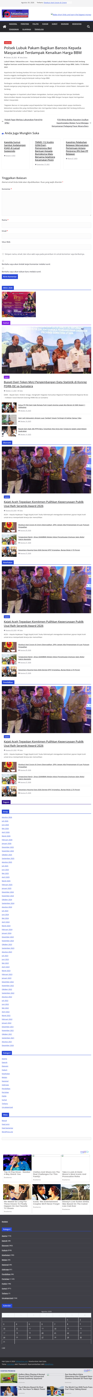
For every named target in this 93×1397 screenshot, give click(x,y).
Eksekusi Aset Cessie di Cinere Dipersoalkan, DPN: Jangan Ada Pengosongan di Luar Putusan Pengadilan (53, 526)
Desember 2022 (8, 982)
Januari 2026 (6, 843)
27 (42, 1337)
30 (81, 1337)
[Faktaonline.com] (4, 26)
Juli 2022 (5, 1000)
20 (42, 1333)
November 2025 (8, 851)
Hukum (45, 24)
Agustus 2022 (7, 997)
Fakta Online (23, 57)
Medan (4, 1077)
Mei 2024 (5, 918)
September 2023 (8, 948)
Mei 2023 (5, 963)
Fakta (21, 391)
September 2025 (8, 858)
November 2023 (8, 941)
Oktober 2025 (7, 855)
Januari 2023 (6, 978)
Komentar (7, 189)
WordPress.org (7, 1132)
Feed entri (6, 1124)
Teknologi (39, 29)
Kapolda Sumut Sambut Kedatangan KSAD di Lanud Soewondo (15, 147)
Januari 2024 (6, 933)
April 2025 (6, 877)
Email (5, 231)
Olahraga (26, 29)
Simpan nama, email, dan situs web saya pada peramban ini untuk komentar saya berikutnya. (45, 254)
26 (30, 1337)
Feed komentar (7, 1128)
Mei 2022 (5, 1008)
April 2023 (6, 967)
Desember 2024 (8, 892)
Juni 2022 (5, 1004)
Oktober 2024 (7, 899)
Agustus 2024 (7, 907)
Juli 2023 (5, 956)
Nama (5, 220)
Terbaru (5, 1103)
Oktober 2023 (7, 944)
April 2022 (6, 1012)
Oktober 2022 (7, 989)
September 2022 (8, 993)
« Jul (3, 1348)
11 (17, 1328)
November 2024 (8, 896)
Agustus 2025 (7, 862)
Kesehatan (76, 24)
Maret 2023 (6, 971)
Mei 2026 (5, 828)
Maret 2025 (6, 881)
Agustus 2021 (7, 1042)
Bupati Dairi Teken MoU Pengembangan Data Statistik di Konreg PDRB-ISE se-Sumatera (45, 384)
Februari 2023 (7, 974)
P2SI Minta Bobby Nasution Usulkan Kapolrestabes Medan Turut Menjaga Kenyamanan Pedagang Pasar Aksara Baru (70, 122)
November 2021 (8, 1030)
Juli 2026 (5, 821)
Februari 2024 (7, 929)
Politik (36, 24)
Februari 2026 (7, 840)
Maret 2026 (6, 836)
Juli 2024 (5, 911)
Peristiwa (25, 24)
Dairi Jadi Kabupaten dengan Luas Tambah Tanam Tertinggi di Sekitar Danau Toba (49, 418)
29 (68, 1337)
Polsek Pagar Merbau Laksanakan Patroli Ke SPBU (23, 121)
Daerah (7, 497)
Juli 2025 (5, 866)
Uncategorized (7, 1107)
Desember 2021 (8, 1027)
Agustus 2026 (7, 817)
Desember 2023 (8, 937)
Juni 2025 (5, 870)
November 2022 (8, 985)
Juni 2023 (5, 959)
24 (4, 1337)
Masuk (4, 1120)
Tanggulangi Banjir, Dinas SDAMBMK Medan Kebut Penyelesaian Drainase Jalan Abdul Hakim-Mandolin (51, 538)
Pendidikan (14, 29)
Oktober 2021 (7, 1034)
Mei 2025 (5, 873)
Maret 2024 (6, 926)
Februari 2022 (7, 1019)
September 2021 (8, 1038)
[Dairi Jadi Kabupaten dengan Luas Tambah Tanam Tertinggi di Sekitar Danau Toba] (9, 420)
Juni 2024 (5, 914)
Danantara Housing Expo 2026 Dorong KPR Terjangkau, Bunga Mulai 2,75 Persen (49, 550)
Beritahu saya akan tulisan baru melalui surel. (21, 271)
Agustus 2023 (7, 952)
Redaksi (5, 1222)
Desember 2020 (8, 1045)
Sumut (54, 24)
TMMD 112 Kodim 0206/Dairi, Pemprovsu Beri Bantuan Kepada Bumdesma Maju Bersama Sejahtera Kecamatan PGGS (45, 151)
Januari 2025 (6, 888)
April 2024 (6, 922)
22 (68, 1333)
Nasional (13, 24)
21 (55, 1333)
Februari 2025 (7, 885)
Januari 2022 (6, 1023)
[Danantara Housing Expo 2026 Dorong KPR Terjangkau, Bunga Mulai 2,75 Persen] (9, 552)
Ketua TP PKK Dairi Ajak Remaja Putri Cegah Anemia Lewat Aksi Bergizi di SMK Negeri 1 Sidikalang (51, 406)
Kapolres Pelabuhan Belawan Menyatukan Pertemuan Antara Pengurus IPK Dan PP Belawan (77, 148)
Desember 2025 (8, 847)
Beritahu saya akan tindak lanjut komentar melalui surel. (26, 264)
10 (4, 1328)
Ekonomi (65, 24)
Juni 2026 (5, 825)
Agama (4, 1059)
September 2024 (8, 903)
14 (55, 1328)
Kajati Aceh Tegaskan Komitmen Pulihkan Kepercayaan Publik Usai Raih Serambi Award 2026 (44, 504)
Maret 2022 (6, 1015)
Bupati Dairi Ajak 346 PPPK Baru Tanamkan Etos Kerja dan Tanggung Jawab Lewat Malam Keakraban (52, 430)
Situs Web (6, 242)
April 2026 (6, 832)
